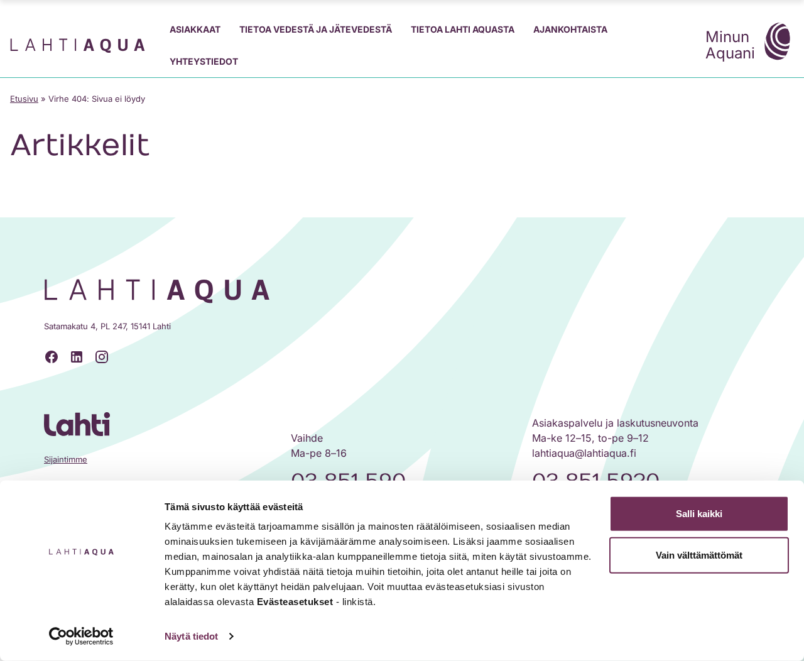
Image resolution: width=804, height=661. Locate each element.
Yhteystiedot (204, 61)
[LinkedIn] (76, 356)
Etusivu (24, 99)
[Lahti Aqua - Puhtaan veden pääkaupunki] (77, 45)
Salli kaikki (699, 513)
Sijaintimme (65, 459)
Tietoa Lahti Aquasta (462, 29)
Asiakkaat (195, 29)
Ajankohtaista (570, 29)
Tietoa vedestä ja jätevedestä (315, 29)
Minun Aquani (730, 45)
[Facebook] (51, 356)
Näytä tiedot (191, 636)
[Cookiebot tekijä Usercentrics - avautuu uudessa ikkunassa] (81, 636)
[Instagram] (101, 356)
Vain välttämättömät (699, 554)
